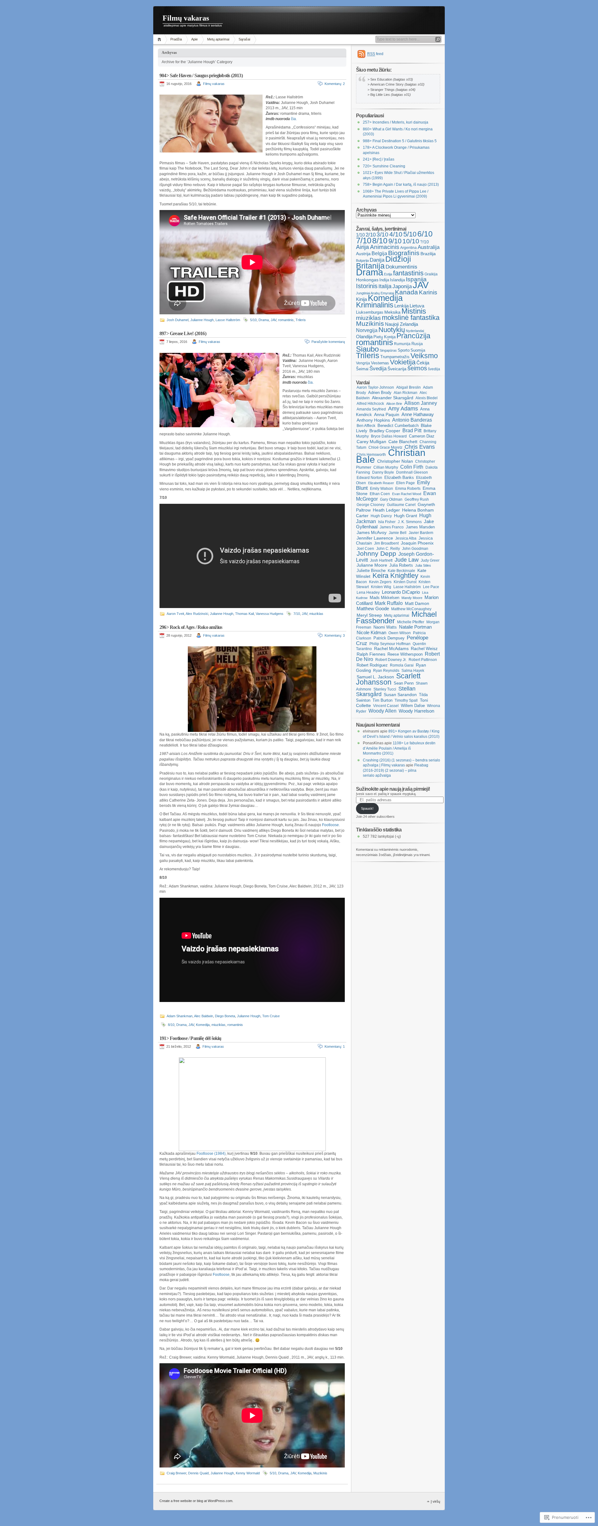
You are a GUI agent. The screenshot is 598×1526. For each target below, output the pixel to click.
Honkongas (367, 279)
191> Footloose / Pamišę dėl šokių (190, 1038)
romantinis (286, 320)
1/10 (360, 234)
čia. (294, 119)
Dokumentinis (401, 267)
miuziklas (316, 614)
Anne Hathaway (417, 414)
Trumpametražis (395, 356)
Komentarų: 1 (335, 1046)
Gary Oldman (391, 499)
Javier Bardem (421, 533)
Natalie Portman (415, 627)
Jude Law (407, 560)
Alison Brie (394, 403)
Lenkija (401, 305)
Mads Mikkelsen (384, 597)
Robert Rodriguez (372, 665)
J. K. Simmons (410, 522)
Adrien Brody (380, 392)
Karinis (428, 292)
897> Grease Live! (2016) (182, 333)
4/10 (395, 234)
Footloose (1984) (211, 1153)
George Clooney (371, 505)
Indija (384, 280)
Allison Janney (420, 403)
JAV (273, 320)
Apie (194, 39)
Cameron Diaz (421, 436)
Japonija (402, 286)
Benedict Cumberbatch (398, 425)
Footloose (221, 1274)
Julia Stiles (423, 565)
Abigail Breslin (408, 387)
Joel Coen (365, 548)
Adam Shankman (179, 1016)
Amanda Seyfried (371, 409)
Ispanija (416, 279)
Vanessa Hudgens (269, 614)
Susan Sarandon (400, 694)
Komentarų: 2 (335, 84)
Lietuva (417, 305)
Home (160, 39)
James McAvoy (372, 532)
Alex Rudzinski (197, 614)
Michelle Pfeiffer (410, 622)
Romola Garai (402, 665)
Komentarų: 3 (335, 635)
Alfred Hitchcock (370, 403)
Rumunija (402, 344)
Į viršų (435, 1501)
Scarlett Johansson (388, 679)
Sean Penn (404, 683)
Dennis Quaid (198, 1473)
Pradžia (176, 39)
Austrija (363, 253)
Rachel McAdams (391, 648)
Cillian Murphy (385, 467)
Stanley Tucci (384, 689)
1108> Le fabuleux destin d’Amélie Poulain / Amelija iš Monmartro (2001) (399, 748)
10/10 (410, 241)
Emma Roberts (407, 488)
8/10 (171, 1025)
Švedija (378, 369)
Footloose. (331, 825)
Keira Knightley (395, 575)
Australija (428, 247)
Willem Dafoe (413, 705)
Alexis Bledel (426, 398)
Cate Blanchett (402, 441)
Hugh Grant (405, 515)
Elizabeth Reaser (381, 483)
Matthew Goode (373, 608)
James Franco (392, 527)
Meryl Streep (369, 615)
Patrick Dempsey (389, 638)
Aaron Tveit (175, 614)
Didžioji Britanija (383, 262)
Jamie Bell (397, 533)
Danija (377, 260)
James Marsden (420, 527)
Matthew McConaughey (411, 609)
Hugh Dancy (381, 516)
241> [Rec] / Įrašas (378, 159)
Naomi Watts (385, 627)
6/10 (425, 234)
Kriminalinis (374, 305)
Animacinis (384, 247)
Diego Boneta (225, 1016)
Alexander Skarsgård (392, 397)
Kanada (406, 292)
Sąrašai (244, 39)
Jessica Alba (405, 538)
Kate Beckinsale (401, 571)
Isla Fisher (387, 522)
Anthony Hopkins (373, 420)
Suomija (418, 350)
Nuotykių (391, 330)
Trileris (301, 320)
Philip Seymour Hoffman (390, 644)
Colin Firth (411, 467)
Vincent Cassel (386, 706)
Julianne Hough (202, 320)
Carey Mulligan (371, 441)
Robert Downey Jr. (390, 660)
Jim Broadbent (386, 543)
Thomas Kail (244, 614)
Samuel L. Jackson (375, 677)
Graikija (431, 274)
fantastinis (408, 273)
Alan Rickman (405, 393)
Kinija (361, 299)
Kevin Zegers (380, 582)
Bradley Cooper (384, 430)
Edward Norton (369, 477)
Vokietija (402, 362)
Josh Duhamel (177, 320)
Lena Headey (368, 592)
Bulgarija (362, 260)
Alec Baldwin (203, 1016)
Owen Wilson (399, 633)
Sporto (404, 350)
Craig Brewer (176, 1473)
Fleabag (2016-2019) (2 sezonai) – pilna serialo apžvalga (395, 770)
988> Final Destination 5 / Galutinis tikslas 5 (400, 141)
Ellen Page (405, 483)
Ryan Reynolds (386, 670)
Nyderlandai (415, 331)
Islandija (397, 280)
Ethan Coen (380, 494)
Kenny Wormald (248, 1473)
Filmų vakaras (186, 18)
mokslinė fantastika (410, 317)
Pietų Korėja (384, 337)
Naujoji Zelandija (401, 324)
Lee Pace (431, 587)
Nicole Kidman (371, 632)
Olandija (364, 336)
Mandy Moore (411, 598)
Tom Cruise (271, 1016)
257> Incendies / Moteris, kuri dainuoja (395, 122)
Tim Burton (382, 700)
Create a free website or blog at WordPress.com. (196, 1501)
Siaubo (367, 349)
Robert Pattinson (423, 660)
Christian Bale (390, 456)
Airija (362, 247)
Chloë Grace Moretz (385, 447)
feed (375, 54)
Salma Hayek (412, 670)
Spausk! (367, 808)
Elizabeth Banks (399, 477)
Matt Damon (417, 603)
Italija (385, 286)
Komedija (203, 1025)
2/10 (371, 235)
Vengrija (363, 363)
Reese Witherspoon (405, 654)
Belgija (379, 253)
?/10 (424, 241)
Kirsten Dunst (405, 582)
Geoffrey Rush (417, 499)
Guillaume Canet (401, 505)
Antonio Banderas (412, 420)
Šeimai (362, 369)
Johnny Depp (376, 553)
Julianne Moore (372, 565)
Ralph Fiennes (371, 654)
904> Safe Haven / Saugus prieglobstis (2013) (201, 75)
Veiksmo (424, 356)
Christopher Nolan (395, 461)
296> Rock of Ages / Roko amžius (190, 627)
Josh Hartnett (381, 560)
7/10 (296, 614)
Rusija (417, 343)
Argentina (408, 248)
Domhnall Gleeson (412, 472)
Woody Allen (382, 711)
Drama (264, 320)
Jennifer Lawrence (375, 538)
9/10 (394, 241)
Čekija (422, 362)
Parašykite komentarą (328, 342)
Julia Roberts (401, 565)
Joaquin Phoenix (417, 543)
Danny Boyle (383, 472)
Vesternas (380, 363)
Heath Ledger (386, 510)
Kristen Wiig (381, 587)
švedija (434, 369)
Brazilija (428, 253)
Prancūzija (413, 336)
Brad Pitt (411, 430)
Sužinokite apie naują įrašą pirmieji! (393, 789)
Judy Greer (430, 560)
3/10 (382, 234)
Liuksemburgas (369, 312)
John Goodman (415, 548)
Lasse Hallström (228, 320)
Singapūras (388, 350)
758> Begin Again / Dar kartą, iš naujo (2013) (401, 184)
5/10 (253, 320)
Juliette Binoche (371, 570)
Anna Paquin (386, 414)
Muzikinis (320, 1473)
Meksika (392, 312)
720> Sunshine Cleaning (384, 166)
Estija (388, 274)
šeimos (417, 368)
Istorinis (366, 286)
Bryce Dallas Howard (389, 436)
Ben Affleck (366, 426)
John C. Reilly (388, 548)
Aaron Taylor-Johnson (375, 387)
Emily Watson (381, 488)
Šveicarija (396, 368)
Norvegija (366, 330)
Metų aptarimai (218, 39)
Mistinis (413, 311)
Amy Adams (403, 408)
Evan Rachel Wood (406, 494)
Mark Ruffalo (389, 603)
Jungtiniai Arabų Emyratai (375, 293)
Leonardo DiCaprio (401, 592)
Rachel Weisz (424, 648)
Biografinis (404, 252)
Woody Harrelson (416, 711)
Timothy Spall (406, 700)
